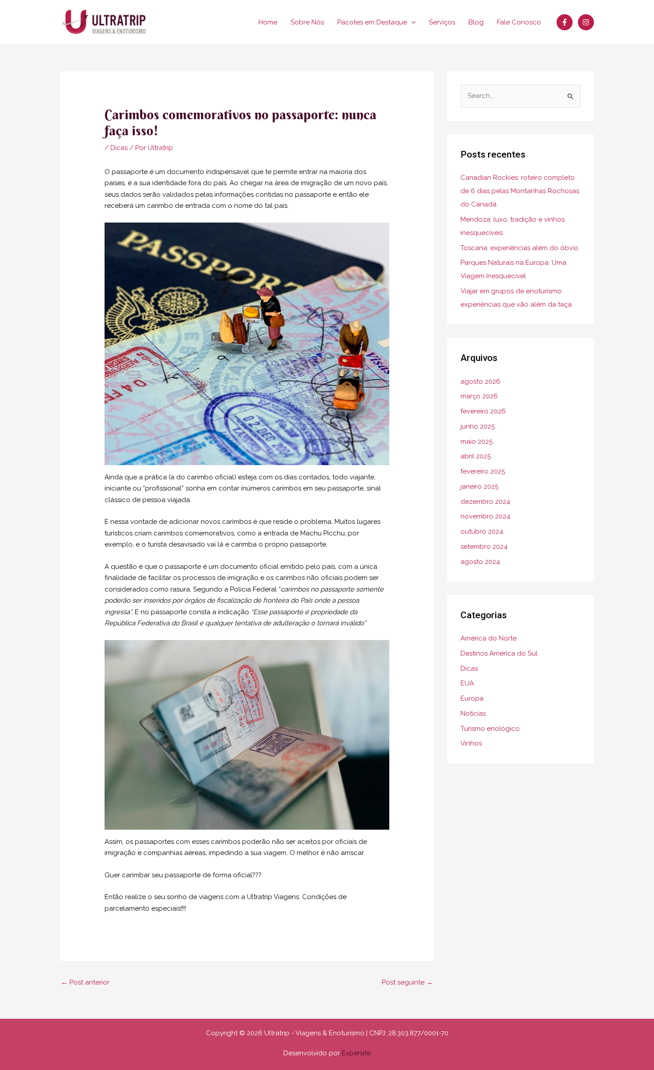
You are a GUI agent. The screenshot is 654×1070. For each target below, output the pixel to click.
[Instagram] (586, 22)
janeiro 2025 (479, 486)
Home (267, 22)
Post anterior (85, 982)
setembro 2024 (484, 547)
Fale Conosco (519, 22)
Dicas (119, 148)
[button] (411, 22)
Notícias (473, 713)
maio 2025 (476, 442)
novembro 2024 (485, 516)
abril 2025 (475, 456)
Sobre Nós (307, 22)
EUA (467, 683)
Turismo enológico (490, 729)
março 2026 (479, 396)
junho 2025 (477, 426)
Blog (476, 22)
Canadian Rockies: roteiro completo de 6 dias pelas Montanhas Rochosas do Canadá (519, 191)
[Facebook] (565, 22)
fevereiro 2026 (483, 411)
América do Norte (488, 638)
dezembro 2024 (485, 502)
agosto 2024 (480, 562)
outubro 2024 (481, 531)
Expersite (356, 1053)
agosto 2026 (480, 381)
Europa (472, 698)
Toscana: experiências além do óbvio (519, 248)
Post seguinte (407, 982)
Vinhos (471, 743)
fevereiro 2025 (482, 471)
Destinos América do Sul (498, 653)
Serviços (442, 22)
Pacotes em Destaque (372, 22)
